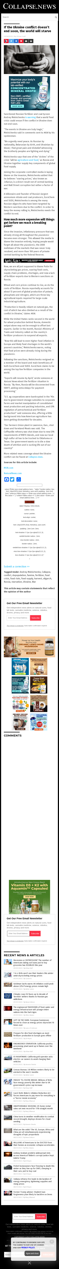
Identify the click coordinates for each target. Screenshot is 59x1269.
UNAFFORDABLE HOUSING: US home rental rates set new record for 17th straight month (33, 1107)
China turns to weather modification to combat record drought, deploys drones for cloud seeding (33, 1119)
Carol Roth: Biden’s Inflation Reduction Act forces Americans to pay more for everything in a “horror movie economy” (34, 1095)
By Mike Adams (29, 1015)
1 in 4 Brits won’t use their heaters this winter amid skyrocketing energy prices (33, 974)
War (34, 582)
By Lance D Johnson (30, 1028)
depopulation (19, 575)
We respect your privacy (37, 1231)
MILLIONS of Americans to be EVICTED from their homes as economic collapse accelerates (33, 1143)
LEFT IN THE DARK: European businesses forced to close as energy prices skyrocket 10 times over (33, 1022)
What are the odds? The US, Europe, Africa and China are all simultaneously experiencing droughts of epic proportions (33, 1132)
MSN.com (8, 468)
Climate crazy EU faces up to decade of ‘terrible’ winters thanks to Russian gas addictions (30, 996)
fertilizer (39, 575)
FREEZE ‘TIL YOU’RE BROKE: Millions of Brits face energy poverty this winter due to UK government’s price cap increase (32, 1082)
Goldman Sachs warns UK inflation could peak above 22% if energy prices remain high (33, 985)
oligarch (47, 578)
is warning (30, 117)
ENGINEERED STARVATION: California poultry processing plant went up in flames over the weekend (33, 1046)
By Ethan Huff (28, 968)
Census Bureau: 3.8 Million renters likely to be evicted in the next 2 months (33, 1071)
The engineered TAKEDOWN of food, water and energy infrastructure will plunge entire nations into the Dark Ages (33, 1009)
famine (30, 575)
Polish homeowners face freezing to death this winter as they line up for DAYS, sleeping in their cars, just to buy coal (33, 1168)
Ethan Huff (21, 36)
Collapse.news (35, 457)
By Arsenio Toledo (30, 1064)
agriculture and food (27, 160)
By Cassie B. (28, 978)
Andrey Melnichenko (30, 572)
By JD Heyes (28, 1038)
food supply (27, 578)
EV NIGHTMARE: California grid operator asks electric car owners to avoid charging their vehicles (33, 1059)
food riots (15, 578)
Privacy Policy (28, 1248)
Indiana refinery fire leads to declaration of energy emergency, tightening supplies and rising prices (32, 1181)
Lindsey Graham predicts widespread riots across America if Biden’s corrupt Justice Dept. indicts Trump (33, 1155)
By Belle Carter (29, 989)
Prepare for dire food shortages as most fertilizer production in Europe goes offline (32, 1034)
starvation (17, 582)
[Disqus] (29, 773)
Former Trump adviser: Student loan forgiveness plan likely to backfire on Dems (32, 1193)
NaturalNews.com (13, 473)
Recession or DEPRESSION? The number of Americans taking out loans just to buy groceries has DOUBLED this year (32, 962)
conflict (7, 575)
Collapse (46, 572)
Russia (7, 582)
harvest (38, 578)
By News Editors (29, 1002)
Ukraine (27, 582)
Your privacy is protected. (15, 625)
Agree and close (32, 1253)
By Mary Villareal (29, 1101)
